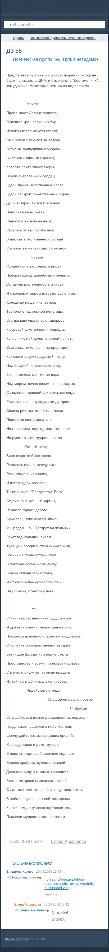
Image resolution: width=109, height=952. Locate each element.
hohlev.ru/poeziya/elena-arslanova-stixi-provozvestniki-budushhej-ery (69, 883)
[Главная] (6, 38)
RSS (100, 856)
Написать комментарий (32, 862)
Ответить (50, 894)
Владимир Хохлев (19, 871)
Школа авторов (16, 939)
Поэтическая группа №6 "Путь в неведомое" (56, 59)
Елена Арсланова (68, 841)
